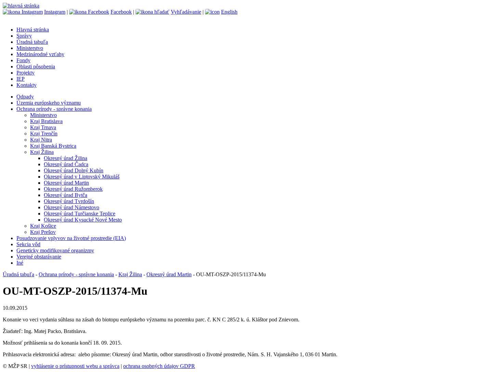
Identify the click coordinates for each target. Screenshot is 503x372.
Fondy (23, 60)
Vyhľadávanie (186, 12)
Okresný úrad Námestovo (71, 207)
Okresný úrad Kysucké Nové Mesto (83, 220)
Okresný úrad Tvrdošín (69, 201)
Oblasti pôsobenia (35, 66)
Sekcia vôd (28, 244)
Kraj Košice (43, 226)
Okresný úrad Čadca (66, 164)
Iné (19, 263)
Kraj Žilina (42, 152)
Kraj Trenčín (43, 133)
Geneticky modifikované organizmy (55, 250)
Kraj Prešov (43, 232)
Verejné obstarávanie (38, 257)
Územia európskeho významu (48, 103)
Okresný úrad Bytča (65, 195)
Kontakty (26, 85)
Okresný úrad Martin (66, 183)
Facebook (121, 12)
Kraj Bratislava (46, 121)
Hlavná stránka (32, 29)
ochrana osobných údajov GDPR (159, 366)
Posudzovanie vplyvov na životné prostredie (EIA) (71, 238)
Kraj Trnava (43, 127)
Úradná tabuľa (32, 42)
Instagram (54, 12)
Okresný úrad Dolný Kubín (73, 170)
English (229, 12)
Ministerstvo (29, 48)
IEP (20, 79)
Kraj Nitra (41, 140)
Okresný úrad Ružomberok (73, 189)
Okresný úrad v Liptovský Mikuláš (81, 177)
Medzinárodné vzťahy (40, 54)
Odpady (25, 96)
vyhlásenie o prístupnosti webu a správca (75, 366)
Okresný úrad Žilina (65, 158)
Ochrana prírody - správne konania (54, 109)
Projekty (25, 73)
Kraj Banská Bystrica (53, 146)
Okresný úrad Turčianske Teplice (79, 213)
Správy (24, 36)
